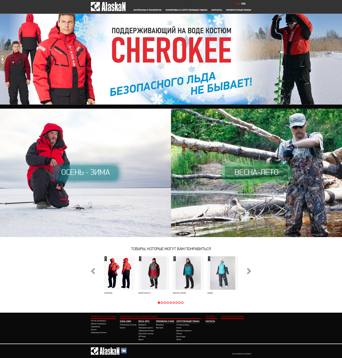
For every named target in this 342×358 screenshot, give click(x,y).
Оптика (93, 330)
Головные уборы (182, 325)
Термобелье (95, 327)
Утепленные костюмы (128, 325)
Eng (243, 4)
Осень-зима (125, 321)
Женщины (160, 325)
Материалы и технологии (103, 316)
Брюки (145, 6)
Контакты (216, 10)
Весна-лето (143, 321)
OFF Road (146, 2)
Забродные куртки (145, 328)
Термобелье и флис (165, 321)
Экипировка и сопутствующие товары (186, 10)
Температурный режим (238, 10)
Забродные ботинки (98, 333)
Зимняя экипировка (98, 324)
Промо (202, 6)
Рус (237, 4)
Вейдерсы (142, 325)
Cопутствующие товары (187, 321)
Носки (178, 328)
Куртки (122, 328)
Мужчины (159, 328)
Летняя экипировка (98, 321)
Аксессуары (205, 2)
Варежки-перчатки (183, 331)
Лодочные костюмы (145, 334)
